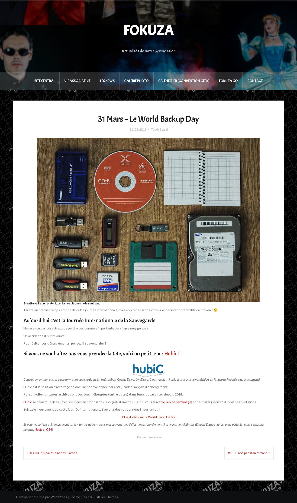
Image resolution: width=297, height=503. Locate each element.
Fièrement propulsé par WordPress (41, 497)
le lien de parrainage (176, 402)
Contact (255, 81)
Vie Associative (77, 81)
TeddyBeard (159, 129)
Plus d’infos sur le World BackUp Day (148, 417)
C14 (49, 429)
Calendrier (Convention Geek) (184, 81)
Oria (84, 497)
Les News (107, 81)
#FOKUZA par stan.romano (248, 453)
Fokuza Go (228, 81)
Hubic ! (171, 353)
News (158, 437)
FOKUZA (148, 30)
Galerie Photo (136, 81)
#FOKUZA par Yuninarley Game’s (53, 453)
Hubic (27, 402)
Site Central (44, 81)
